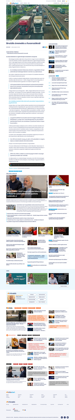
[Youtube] (68, 417)
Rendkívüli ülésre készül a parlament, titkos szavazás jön (42, 241)
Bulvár (42, 394)
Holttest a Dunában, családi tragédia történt (58, 244)
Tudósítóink (31, 394)
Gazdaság (15, 168)
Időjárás (66, 397)
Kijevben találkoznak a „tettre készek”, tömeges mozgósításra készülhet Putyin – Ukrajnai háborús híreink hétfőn (16, 324)
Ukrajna (25, 3)
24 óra (22, 3)
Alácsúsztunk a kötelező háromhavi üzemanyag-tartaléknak (27, 235)
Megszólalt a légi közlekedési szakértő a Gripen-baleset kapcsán (20, 218)
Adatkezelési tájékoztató (33, 417)
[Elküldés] (47, 47)
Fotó (65, 394)
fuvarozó (11, 171)
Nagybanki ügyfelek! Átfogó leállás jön (36, 262)
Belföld (7, 394)
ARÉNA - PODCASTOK (64, 3)
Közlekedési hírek (25, 404)
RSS (52, 417)
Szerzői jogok (48, 417)
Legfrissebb (55, 394)
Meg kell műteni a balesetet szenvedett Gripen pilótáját (18, 213)
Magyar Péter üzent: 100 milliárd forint (57, 186)
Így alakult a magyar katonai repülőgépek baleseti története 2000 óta (21, 221)
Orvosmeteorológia (44, 404)
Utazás (29, 335)
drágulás (16, 171)
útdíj (20, 171)
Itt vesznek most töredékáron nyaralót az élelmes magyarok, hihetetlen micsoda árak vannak (15, 351)
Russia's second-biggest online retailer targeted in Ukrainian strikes (36, 374)
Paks (29, 3)
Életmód (31, 397)
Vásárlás (24, 335)
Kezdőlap (11, 168)
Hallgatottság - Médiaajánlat (19, 417)
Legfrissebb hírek (15, 404)
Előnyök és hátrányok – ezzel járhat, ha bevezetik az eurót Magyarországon (36, 257)
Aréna (68, 404)
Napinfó (42, 397)
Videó (54, 397)
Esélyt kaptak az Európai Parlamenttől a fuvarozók (17, 53)
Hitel (19, 335)
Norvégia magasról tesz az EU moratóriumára (37, 252)
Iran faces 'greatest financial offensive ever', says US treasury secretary (58, 383)
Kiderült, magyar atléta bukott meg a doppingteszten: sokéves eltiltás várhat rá (58, 355)
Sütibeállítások (55, 417)
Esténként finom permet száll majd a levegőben (44, 235)
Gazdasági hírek (60, 404)
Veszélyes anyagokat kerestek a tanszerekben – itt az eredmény (12, 235)
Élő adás (32, 294)
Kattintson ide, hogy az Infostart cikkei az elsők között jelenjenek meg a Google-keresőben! (27, 164)
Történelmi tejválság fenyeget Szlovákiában (58, 259)
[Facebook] (65, 417)
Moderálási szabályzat (42, 417)
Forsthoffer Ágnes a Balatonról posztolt (14, 260)
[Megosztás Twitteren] (45, 47)
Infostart (8, 47)
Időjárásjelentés (34, 404)
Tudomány (19, 394)
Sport (19, 397)
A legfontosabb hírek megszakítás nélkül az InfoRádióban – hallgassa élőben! (59, 236)
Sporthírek (52, 404)
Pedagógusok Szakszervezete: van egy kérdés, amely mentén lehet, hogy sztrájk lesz (21, 255)
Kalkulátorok (36, 335)
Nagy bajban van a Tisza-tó (58, 193)
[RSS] (62, 417)
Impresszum (26, 417)
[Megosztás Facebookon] (43, 47)
